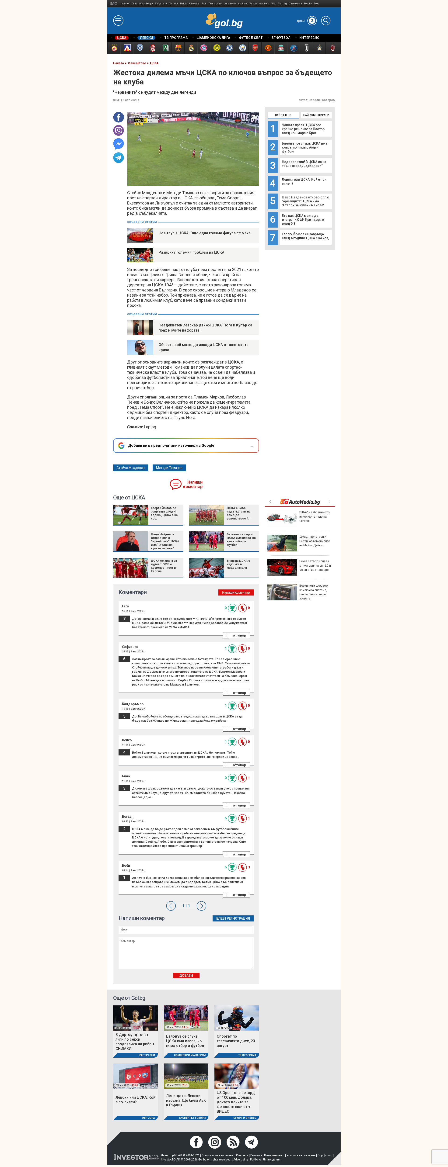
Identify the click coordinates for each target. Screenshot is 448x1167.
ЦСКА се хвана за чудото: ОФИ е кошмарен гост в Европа (164, 566)
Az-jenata (194, 3)
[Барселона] (178, 48)
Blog (273, 3)
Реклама (256, 1155)
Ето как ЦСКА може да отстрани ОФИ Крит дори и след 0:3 (303, 219)
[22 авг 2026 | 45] (135, 1076)
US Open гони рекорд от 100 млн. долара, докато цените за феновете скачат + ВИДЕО (236, 1102)
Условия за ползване (301, 1155)
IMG (114, 3)
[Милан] (332, 48)
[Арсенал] (254, 48)
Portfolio (255, 1159)
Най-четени (283, 115)
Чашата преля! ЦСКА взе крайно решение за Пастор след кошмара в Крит (303, 129)
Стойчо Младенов (131, 468)
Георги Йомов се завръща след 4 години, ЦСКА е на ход (305, 236)
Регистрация (238, 918)
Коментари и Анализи (190, 1055)
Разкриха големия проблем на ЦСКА (191, 252)
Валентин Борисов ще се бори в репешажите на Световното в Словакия (315, 567)
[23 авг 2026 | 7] (186, 1076)
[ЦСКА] (113, 48)
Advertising (240, 1159)
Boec (316, 3)
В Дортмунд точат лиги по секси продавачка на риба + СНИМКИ (135, 1041)
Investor (125, 3)
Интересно (147, 1055)
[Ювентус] (306, 48)
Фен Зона (148, 1117)
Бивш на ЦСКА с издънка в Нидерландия (238, 564)
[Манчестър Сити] (242, 48)
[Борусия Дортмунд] (216, 48)
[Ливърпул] (280, 48)
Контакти (242, 1155)
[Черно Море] (139, 48)
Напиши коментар (193, 484)
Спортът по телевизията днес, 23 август (236, 1041)
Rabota (253, 3)
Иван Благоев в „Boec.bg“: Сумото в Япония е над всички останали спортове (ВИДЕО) (298, 594)
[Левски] (126, 48)
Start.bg (282, 3)
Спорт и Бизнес (244, 1117)
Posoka (308, 3)
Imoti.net (243, 3)
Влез (220, 918)
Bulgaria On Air (163, 3)
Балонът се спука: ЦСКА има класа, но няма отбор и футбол (304, 147)
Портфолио (325, 1155)
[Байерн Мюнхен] (203, 48)
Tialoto (183, 3)
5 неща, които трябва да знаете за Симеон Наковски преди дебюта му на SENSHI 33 (298, 520)
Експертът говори (192, 1117)
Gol (176, 3)
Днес (305, 21)
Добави (186, 975)
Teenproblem (215, 3)
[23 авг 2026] (135, 1017)
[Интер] (319, 48)
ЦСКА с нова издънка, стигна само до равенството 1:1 (239, 513)
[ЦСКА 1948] (152, 48)
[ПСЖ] (293, 48)
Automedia (230, 3)
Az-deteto (264, 3)
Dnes (134, 3)
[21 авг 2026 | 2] (236, 1076)
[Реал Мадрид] (190, 48)
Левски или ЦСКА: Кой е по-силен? (135, 1099)
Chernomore (295, 3)
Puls (204, 3)
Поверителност (274, 1155)
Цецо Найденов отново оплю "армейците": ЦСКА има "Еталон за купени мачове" (305, 201)
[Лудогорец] (165, 48)
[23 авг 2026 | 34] (186, 1017)
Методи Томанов (169, 468)
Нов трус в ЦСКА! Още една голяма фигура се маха (205, 233)
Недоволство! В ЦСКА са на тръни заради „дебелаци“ (304, 164)
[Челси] (229, 48)
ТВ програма (247, 1055)
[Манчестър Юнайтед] (267, 48)
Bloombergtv (146, 3)
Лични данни (271, 1159)
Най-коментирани (316, 115)
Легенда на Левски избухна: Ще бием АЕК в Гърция (186, 1100)
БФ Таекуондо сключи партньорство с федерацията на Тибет (315, 541)
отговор (239, 635)
